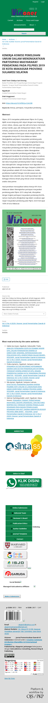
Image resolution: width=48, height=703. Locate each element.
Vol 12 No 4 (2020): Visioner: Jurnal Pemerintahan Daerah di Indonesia (21, 43)
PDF (6, 279)
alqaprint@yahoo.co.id (27, 625)
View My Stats (9, 678)
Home (4, 39)
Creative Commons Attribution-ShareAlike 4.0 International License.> (23, 642)
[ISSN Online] (24, 621)
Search (24, 33)
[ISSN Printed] (13, 621)
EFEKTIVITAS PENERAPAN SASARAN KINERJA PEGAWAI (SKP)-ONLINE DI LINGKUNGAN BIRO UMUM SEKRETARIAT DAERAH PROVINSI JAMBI (24, 386)
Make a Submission (12, 596)
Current (10, 20)
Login (43, 2)
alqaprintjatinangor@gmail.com (15, 627)
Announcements (20, 25)
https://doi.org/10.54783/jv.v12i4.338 (19, 103)
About (31, 25)
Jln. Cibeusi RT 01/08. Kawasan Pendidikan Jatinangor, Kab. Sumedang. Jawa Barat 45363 (22, 631)
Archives (20, 20)
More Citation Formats (11, 314)
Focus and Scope (32, 20)
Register (35, 2)
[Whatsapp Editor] (24, 489)
